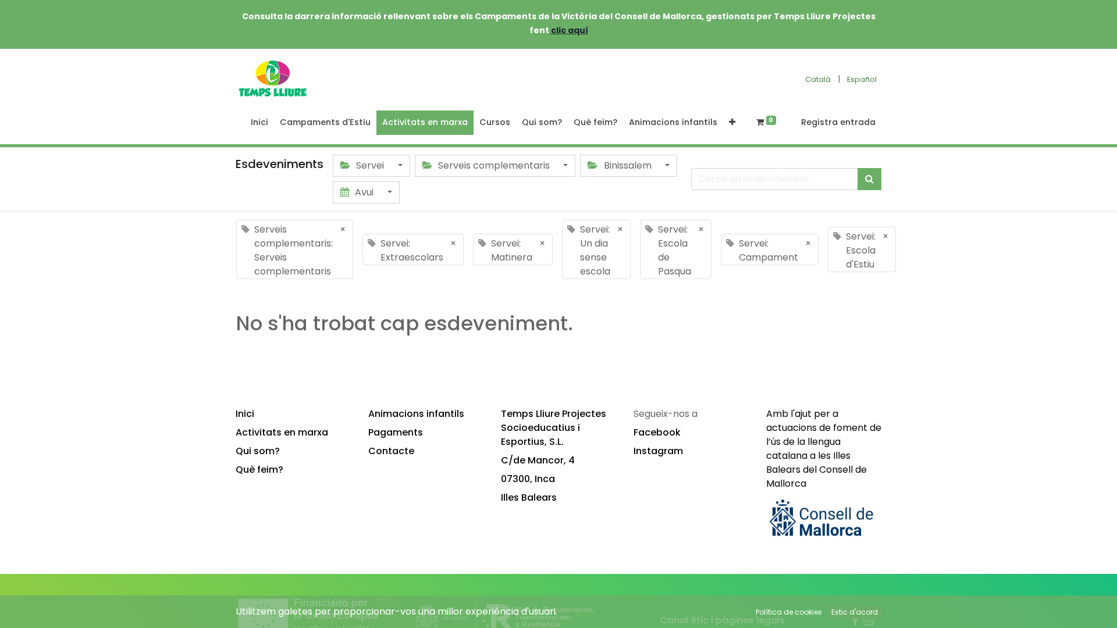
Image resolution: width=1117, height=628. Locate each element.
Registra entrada (838, 122)
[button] (732, 122)
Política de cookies (789, 612)
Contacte (391, 451)
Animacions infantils (416, 413)
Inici (245, 413)
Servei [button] (370, 165)
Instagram (658, 451)
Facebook (657, 432)
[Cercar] (869, 179)
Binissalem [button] (628, 165)
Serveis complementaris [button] (494, 165)
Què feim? (259, 469)
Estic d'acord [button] (854, 612)
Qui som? (258, 451)
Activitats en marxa (282, 432)
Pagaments (395, 432)
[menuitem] (259, 122)
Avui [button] (364, 192)
